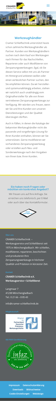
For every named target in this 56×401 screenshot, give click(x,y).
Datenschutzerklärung (33, 385)
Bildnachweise (33, 389)
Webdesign (38, 393)
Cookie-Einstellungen (19, 393)
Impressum (14, 385)
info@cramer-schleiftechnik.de (22, 303)
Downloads (18, 389)
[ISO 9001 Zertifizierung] (20, 356)
